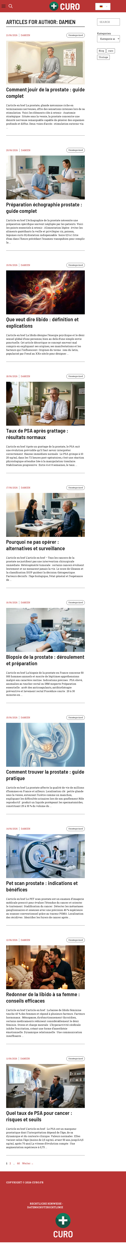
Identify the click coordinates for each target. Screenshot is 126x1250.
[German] (102, 7)
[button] (10, 6)
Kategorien (104, 33)
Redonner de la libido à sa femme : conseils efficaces (43, 997)
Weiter (27, 1163)
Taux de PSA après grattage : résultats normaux (37, 433)
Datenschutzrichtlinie (45, 1207)
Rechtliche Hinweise (45, 1203)
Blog (101, 50)
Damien (25, 35)
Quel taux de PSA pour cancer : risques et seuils (39, 1115)
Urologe (103, 57)
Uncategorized (75, 35)
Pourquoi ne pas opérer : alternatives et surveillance (35, 544)
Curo (70, 6)
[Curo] (54, 6)
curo (110, 50)
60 (19, 1163)
